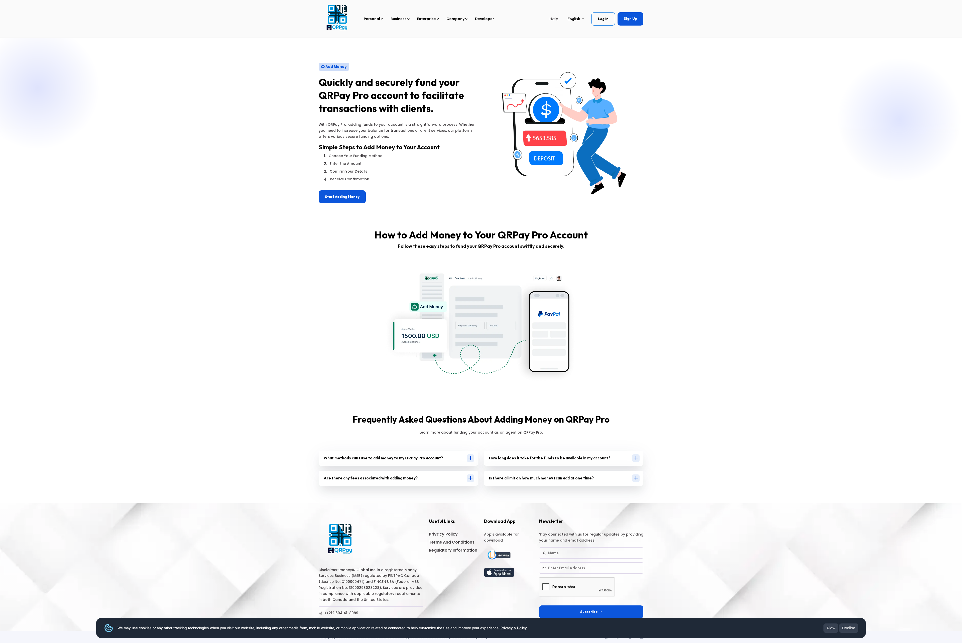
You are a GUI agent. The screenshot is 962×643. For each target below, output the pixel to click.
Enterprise (427, 18)
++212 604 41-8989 (340, 612)
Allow (830, 627)
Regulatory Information (453, 550)
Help (553, 19)
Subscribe (589, 611)
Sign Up (630, 18)
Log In (603, 19)
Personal (372, 18)
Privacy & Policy (514, 628)
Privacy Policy (443, 534)
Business (399, 18)
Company (455, 18)
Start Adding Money (342, 196)
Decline (848, 627)
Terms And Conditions (451, 542)
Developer (484, 18)
